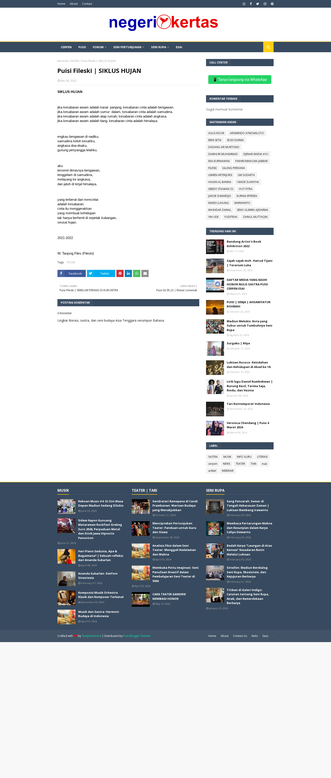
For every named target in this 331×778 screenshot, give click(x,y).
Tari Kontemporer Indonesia (248, 404)
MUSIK (227, 457)
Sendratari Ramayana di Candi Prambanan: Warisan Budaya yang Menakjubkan (175, 505)
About (74, 4)
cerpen (212, 464)
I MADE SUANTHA (248, 182)
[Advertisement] (135, 709)
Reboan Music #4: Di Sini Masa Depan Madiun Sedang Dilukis (100, 503)
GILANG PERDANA (233, 168)
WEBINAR (228, 471)
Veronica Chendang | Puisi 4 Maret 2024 (248, 425)
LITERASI (262, 457)
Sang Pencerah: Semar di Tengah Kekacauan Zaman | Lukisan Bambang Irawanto (248, 505)
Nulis (255, 636)
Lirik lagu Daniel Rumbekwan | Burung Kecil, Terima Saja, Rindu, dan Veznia (250, 385)
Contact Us (240, 636)
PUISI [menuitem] (82, 47)
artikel (212, 471)
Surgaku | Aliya (238, 343)
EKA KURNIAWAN (219, 161)
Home (61, 4)
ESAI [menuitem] (179, 47)
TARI (253, 464)
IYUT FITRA (245, 189)
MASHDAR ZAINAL (219, 210)
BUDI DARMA (235, 140)
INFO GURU (244, 457)
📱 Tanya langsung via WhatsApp (240, 79)
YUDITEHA (230, 217)
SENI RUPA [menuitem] (158, 47)
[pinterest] (272, 4)
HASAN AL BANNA (219, 182)
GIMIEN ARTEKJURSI (220, 175)
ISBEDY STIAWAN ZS (220, 189)
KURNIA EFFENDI (247, 196)
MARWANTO (242, 203)
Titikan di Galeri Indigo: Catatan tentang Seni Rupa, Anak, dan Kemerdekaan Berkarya (248, 596)
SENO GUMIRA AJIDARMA (252, 210)
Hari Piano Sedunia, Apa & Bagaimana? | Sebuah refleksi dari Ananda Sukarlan (100, 555)
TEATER (240, 464)
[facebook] (251, 4)
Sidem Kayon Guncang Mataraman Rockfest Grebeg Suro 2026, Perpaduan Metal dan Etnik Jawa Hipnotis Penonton (100, 529)
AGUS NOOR (216, 133)
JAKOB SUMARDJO (219, 196)
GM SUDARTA (246, 175)
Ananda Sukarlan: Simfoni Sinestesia (98, 575)
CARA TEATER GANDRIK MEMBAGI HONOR (169, 596)
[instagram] (265, 4)
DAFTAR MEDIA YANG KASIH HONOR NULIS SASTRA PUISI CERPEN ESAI (247, 284)
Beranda (62, 61)
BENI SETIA (215, 140)
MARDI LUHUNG (218, 203)
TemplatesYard (91, 636)
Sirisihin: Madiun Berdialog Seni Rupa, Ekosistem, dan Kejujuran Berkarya (247, 572)
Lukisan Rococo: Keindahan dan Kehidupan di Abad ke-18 (248, 364)
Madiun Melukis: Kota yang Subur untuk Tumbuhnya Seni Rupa (249, 325)
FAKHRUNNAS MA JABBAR (251, 161)
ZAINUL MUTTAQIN (255, 217)
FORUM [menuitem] (98, 47)
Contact (87, 4)
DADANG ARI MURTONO (223, 147)
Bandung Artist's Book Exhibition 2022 (244, 243)
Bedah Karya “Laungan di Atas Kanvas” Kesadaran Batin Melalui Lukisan (249, 549)
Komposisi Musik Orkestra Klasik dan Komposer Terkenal (101, 595)
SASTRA (213, 457)
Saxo (265, 636)
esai (264, 464)
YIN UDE (213, 217)
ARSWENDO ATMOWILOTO (247, 133)
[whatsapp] (244, 4)
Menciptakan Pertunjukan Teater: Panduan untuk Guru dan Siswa (174, 527)
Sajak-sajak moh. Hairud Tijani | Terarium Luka (249, 263)
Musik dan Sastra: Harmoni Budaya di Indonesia (98, 614)
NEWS (226, 464)
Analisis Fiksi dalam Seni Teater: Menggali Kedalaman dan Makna (174, 549)
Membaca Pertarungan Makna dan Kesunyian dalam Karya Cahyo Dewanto (249, 527)
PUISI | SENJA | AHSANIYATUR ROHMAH (248, 304)
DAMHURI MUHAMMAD (223, 154)
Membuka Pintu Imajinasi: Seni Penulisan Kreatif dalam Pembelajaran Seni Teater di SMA (175, 574)
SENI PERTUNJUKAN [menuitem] (127, 47)
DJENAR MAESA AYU (255, 154)
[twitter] (257, 4)
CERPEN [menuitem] (66, 47)
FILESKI (75, 61)
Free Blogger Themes (136, 636)
